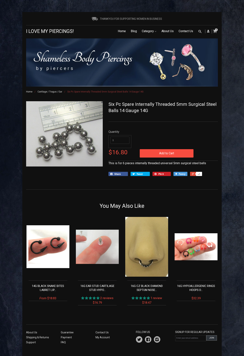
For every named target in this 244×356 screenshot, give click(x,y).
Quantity (113, 132)
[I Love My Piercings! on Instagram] (157, 340)
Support (31, 342)
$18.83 (48, 292)
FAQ (63, 342)
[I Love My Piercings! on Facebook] (148, 340)
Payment (66, 337)
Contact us (102, 332)
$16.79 (97, 294)
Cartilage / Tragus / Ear (50, 91)
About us (31, 332)
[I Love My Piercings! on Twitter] (139, 340)
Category (148, 31)
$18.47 (147, 294)
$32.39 (196, 292)
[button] (90, 298)
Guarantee (67, 332)
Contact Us (186, 31)
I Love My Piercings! (50, 31)
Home (122, 31)
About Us (167, 31)
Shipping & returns (37, 337)
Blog (134, 31)
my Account (103, 337)
